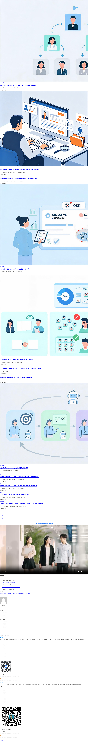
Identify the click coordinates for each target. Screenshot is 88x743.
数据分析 (4, 647)
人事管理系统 (13, 593)
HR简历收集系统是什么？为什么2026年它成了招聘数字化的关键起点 (18, 486)
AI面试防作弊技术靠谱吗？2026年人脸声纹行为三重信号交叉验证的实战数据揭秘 (21, 503)
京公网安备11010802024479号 (4, 635)
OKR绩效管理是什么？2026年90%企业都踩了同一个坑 (14, 269)
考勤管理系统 (5, 627)
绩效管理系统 (5, 623)
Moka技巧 (2, 82)
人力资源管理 (9, 593)
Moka (26, 593)
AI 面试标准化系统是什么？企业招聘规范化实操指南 (11, 587)
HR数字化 (4, 593)
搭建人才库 (4, 615)
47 (2, 518)
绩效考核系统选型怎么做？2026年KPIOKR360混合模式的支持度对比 (18, 178)
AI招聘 (28, 593)
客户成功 (4, 648)
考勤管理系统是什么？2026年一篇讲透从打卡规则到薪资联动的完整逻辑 (19, 169)
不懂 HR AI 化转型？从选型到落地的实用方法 (10, 582)
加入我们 (4, 656)
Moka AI (1, 593)
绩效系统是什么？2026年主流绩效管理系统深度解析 (14, 468)
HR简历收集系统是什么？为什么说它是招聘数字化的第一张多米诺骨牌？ (19, 477)
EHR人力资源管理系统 (19, 593)
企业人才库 (4, 645)
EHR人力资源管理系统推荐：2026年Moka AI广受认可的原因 (16, 377)
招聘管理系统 (5, 612)
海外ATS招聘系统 (5, 617)
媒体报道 (4, 702)
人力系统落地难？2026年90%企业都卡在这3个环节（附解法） (16, 359)
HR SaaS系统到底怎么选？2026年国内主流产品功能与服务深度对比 (18, 85)
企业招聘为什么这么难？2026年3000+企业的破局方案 (14, 494)
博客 (3, 659)
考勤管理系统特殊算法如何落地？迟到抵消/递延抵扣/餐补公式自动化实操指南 (20, 368)
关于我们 (4, 653)
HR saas (24, 593)
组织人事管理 (5, 626)
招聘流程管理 (5, 644)
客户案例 (4, 699)
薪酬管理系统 (5, 624)
